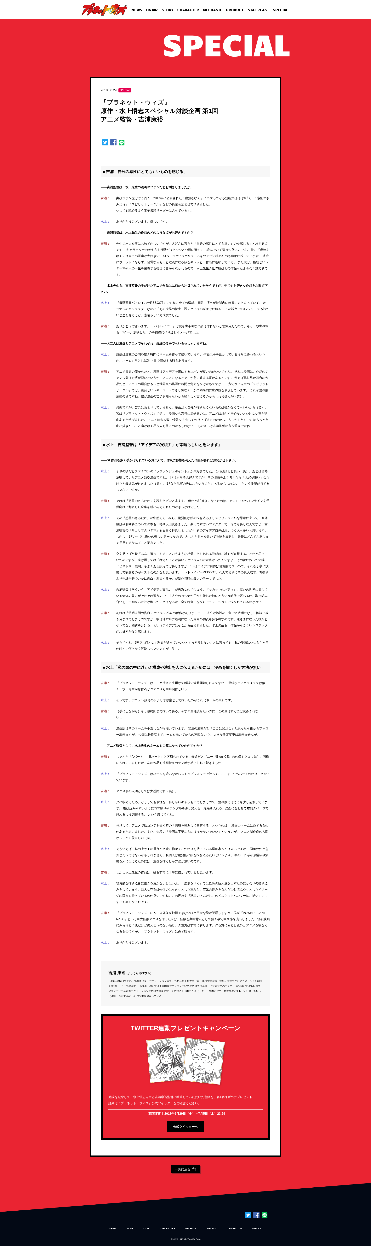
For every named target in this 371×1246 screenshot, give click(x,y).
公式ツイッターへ (185, 1126)
